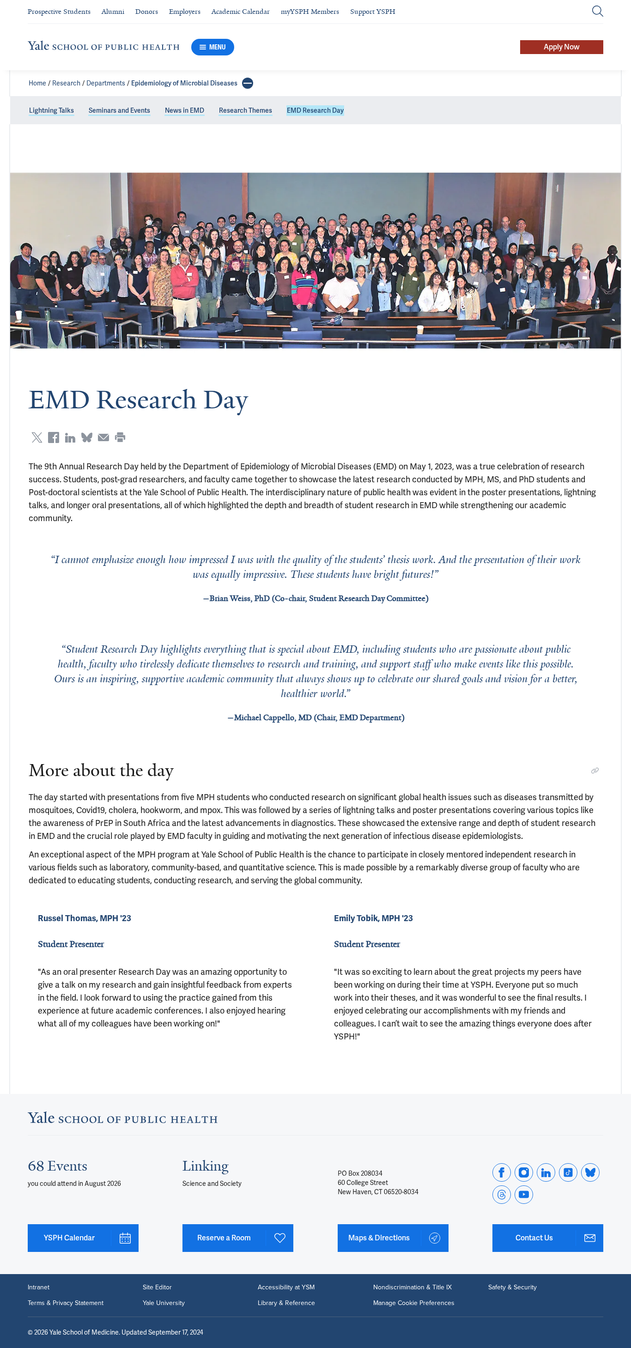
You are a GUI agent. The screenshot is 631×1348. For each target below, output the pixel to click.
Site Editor (157, 1287)
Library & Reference (286, 1303)
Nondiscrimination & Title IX (412, 1287)
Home (37, 83)
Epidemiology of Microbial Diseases (184, 83)
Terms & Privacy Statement (65, 1303)
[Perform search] (597, 12)
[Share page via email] (103, 437)
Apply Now (562, 47)
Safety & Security (512, 1287)
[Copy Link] (595, 770)
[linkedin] (546, 1172)
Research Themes (245, 110)
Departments (105, 83)
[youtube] (524, 1194)
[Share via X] (36, 437)
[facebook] (501, 1172)
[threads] (501, 1194)
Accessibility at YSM (286, 1287)
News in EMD (184, 110)
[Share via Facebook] (53, 437)
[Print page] (120, 437)
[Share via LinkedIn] (70, 437)
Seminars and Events (119, 110)
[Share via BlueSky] (86, 437)
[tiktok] (568, 1172)
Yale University (164, 1303)
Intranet (38, 1287)
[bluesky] (590, 1172)
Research (66, 83)
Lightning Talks (51, 110)
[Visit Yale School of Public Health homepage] (123, 1120)
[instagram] (524, 1172)
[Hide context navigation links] (247, 83)
